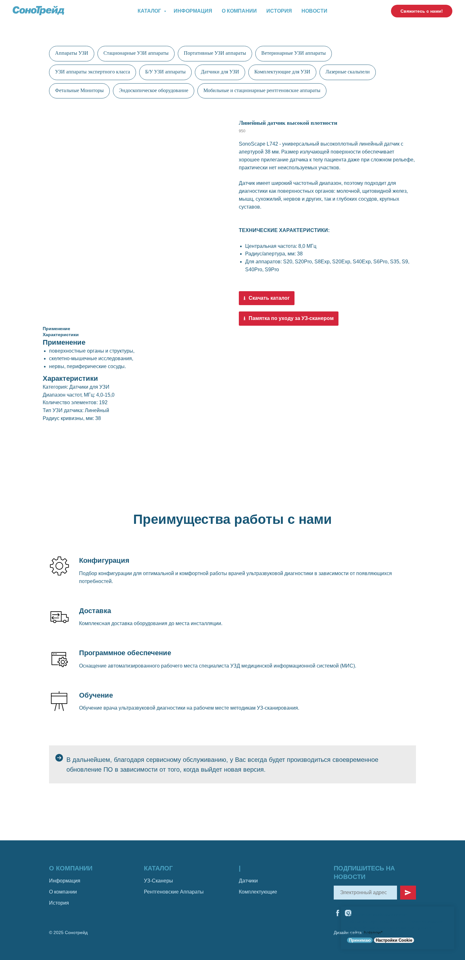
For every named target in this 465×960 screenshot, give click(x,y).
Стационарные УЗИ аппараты (136, 53)
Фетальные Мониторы (79, 90)
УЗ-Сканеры (158, 880)
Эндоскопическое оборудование (153, 90)
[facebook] (338, 913)
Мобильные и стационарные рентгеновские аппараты (261, 90)
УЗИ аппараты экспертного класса (92, 71)
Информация (193, 11)
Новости (314, 11)
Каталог (150, 11)
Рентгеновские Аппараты (174, 891)
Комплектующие (258, 891)
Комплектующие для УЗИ (282, 71)
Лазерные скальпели (348, 71)
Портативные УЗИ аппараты (215, 53)
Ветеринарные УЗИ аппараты (293, 53)
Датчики (248, 880)
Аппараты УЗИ (71, 53)
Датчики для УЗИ (220, 71)
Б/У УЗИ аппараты (165, 71)
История (279, 11)
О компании (239, 11)
